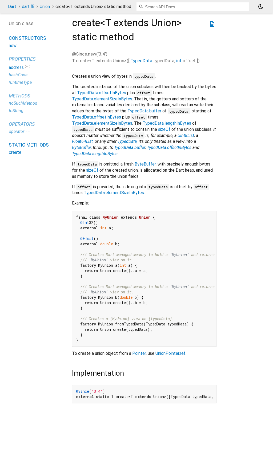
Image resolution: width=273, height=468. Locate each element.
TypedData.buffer (144, 110)
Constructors (27, 38)
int (179, 60)
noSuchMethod (23, 103)
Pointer (139, 353)
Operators (22, 124)
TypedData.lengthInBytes (167, 123)
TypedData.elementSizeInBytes (102, 98)
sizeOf (164, 129)
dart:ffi (28, 6)
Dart (12, 6)
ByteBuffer (81, 147)
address (16, 67)
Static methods (29, 145)
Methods (19, 96)
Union (45, 6)
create (15, 152)
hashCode (18, 74)
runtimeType (20, 82)
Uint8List (186, 135)
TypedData (141, 60)
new (13, 45)
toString (16, 110)
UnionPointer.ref (170, 353)
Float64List (82, 141)
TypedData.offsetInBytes (101, 92)
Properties (22, 59)
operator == (19, 131)
